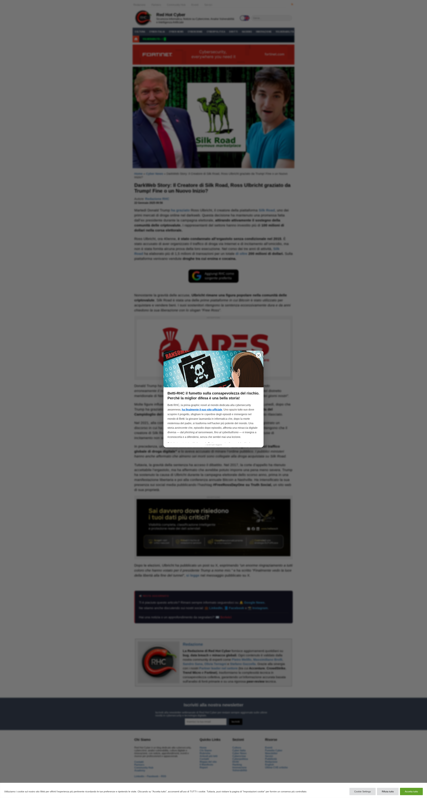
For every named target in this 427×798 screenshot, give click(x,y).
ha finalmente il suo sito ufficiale (202, 409)
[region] (213, 790)
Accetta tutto (411, 791)
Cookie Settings (362, 791)
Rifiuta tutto (388, 791)
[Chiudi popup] (258, 355)
